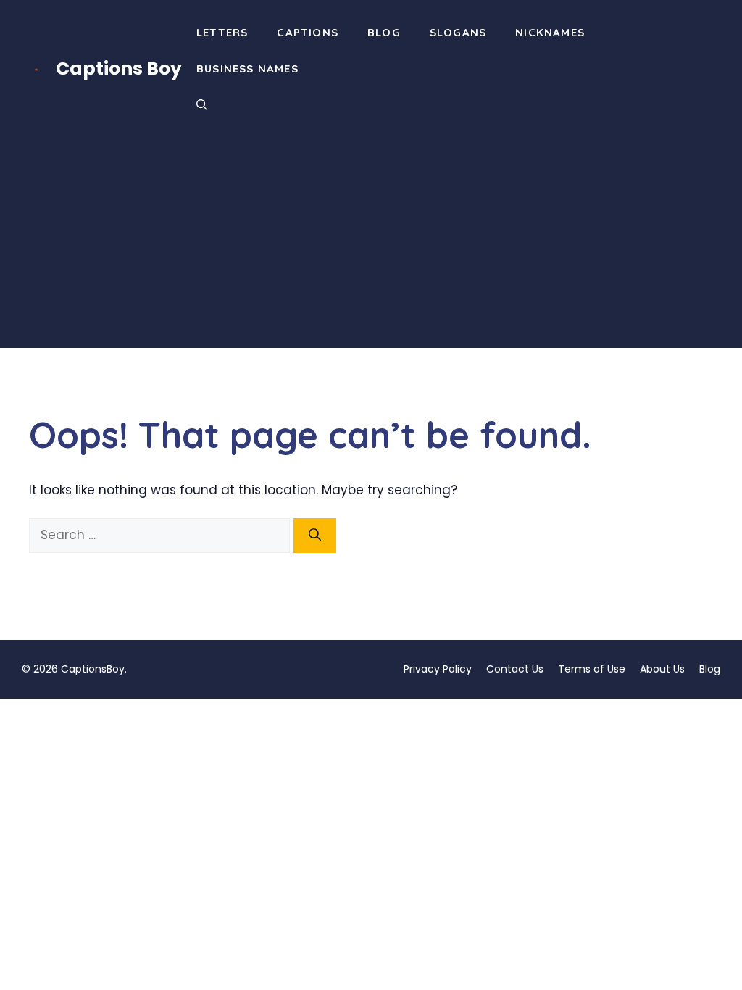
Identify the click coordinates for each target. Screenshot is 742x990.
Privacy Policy (438, 669)
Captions (307, 32)
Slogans (458, 32)
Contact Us (514, 669)
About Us (662, 669)
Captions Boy (119, 68)
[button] (202, 105)
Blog (384, 32)
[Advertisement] (371, 246)
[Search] (314, 535)
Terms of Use (591, 669)
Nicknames (550, 32)
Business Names (247, 68)
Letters (222, 32)
